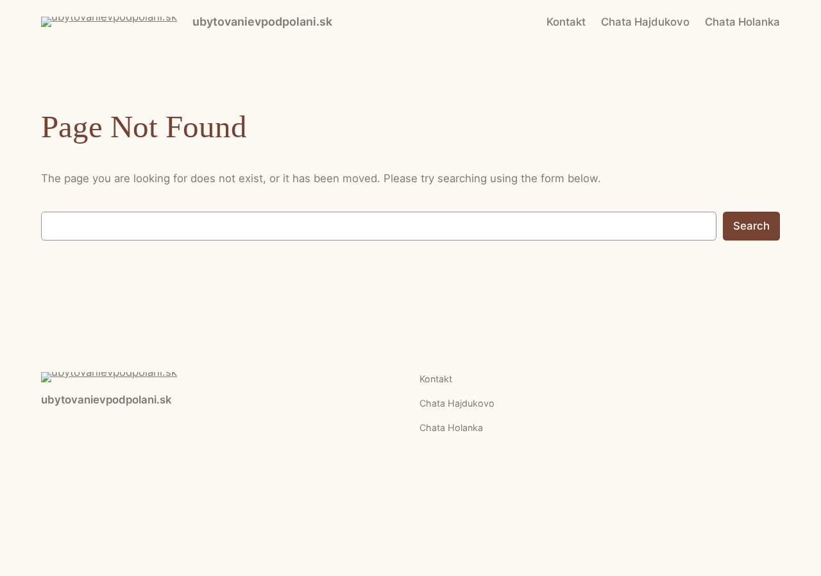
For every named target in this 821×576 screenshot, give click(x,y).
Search (751, 225)
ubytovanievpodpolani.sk (262, 21)
